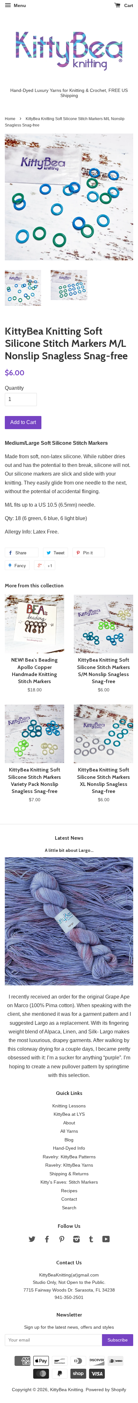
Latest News (69, 838)
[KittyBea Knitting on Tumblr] (91, 1240)
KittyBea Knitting (66, 1389)
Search (69, 1207)
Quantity (14, 388)
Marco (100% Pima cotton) (44, 1005)
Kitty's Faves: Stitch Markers (69, 1182)
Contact (69, 1199)
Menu (19, 5)
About (69, 1123)
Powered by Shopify (106, 1389)
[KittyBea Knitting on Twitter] (32, 1240)
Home (10, 119)
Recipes (69, 1190)
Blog (69, 1140)
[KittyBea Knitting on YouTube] (106, 1240)
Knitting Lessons (69, 1106)
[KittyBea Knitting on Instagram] (76, 1240)
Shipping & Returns (69, 1173)
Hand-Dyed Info (69, 1148)
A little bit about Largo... (69, 850)
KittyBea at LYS (69, 1114)
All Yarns (69, 1131)
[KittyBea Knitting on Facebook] (46, 1240)
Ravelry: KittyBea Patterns (69, 1156)
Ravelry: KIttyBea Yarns (69, 1165)
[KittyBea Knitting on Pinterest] (61, 1240)
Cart (128, 5)
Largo (41, 1023)
